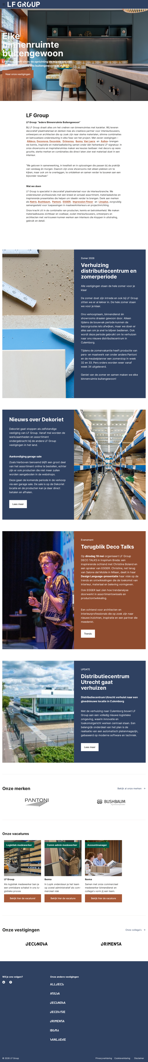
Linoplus (103, 201)
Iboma (79, 141)
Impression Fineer (83, 201)
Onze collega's (133, 929)
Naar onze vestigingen (17, 74)
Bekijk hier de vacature (63, 898)
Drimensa (68, 141)
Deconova (42, 141)
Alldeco (31, 141)
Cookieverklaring (122, 1058)
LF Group (9, 879)
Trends (88, 633)
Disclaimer (139, 1058)
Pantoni (56, 201)
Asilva (104, 141)
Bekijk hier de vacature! (22, 898)
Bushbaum (44, 201)
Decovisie (55, 141)
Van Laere (89, 141)
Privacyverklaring (104, 1058)
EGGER (67, 201)
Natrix (33, 201)
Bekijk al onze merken (130, 788)
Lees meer (18, 504)
